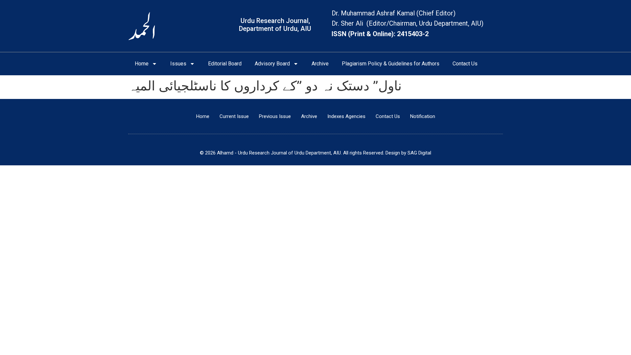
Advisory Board (272, 63)
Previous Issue (275, 116)
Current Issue (234, 116)
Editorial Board (225, 63)
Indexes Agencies (346, 116)
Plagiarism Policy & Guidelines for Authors (390, 63)
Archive (320, 63)
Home (142, 63)
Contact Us (465, 63)
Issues (178, 63)
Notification (422, 116)
